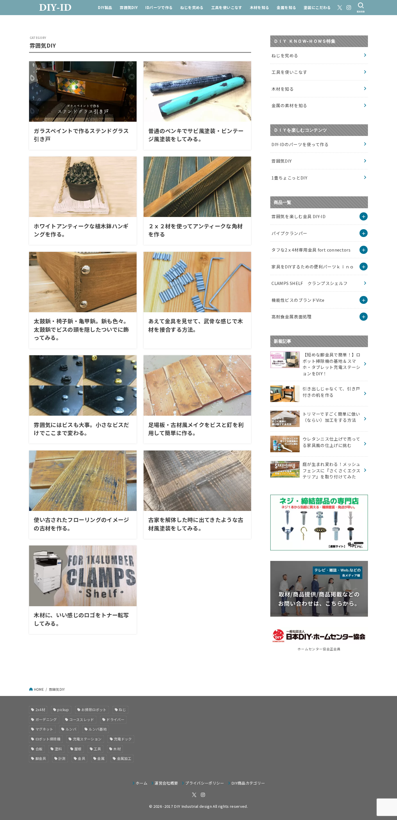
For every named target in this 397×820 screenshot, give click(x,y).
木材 (117, 748)
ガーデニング (46, 719)
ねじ (122, 709)
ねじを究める (191, 7)
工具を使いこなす (226, 7)
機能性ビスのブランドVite (297, 300)
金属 (101, 758)
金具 (81, 758)
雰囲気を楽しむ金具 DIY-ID (298, 216)
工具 (97, 748)
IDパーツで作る (159, 7)
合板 (39, 748)
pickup (63, 709)
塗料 (58, 748)
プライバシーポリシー (204, 783)
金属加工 (124, 758)
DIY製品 (105, 7)
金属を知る (286, 7)
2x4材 (40, 709)
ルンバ (71, 728)
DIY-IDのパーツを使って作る (300, 144)
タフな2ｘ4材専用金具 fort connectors (310, 250)
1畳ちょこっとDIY (289, 178)
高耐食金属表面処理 (291, 316)
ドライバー (115, 719)
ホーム (141, 783)
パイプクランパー (289, 233)
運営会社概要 (166, 783)
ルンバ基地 (98, 728)
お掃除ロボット (94, 709)
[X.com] (339, 7)
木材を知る (259, 7)
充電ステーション (87, 738)
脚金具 (40, 758)
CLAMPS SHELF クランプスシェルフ (309, 283)
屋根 (78, 748)
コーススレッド (81, 719)
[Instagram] (348, 7)
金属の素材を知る (289, 105)
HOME (39, 689)
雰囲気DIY (129, 7)
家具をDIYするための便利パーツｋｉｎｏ (312, 266)
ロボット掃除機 (48, 738)
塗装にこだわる (317, 7)
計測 (62, 758)
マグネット (44, 728)
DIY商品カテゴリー (248, 783)
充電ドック (123, 738)
